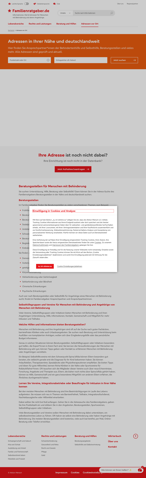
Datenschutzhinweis (40, 245)
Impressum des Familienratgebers (65, 245)
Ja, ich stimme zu (45, 266)
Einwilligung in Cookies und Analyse (54, 210)
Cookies (98, 242)
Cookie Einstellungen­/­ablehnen (69, 266)
